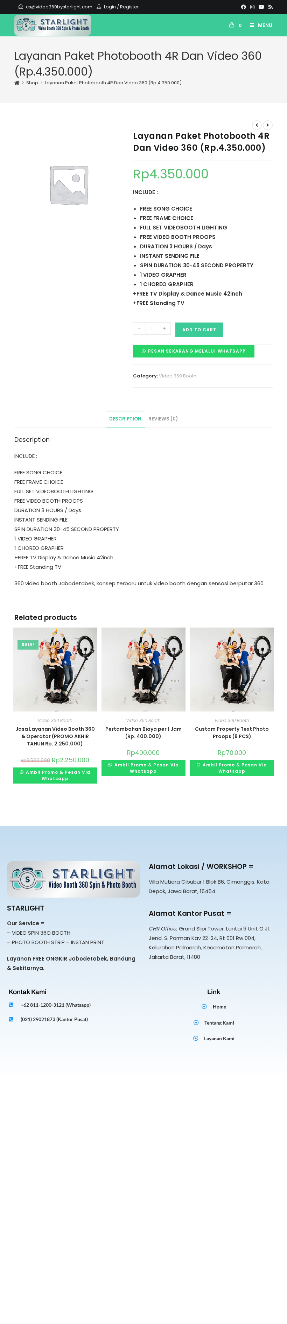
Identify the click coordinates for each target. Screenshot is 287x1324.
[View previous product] (257, 125)
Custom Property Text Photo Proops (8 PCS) (232, 732)
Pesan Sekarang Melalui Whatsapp (197, 351)
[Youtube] (261, 6)
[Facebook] (243, 6)
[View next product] (268, 125)
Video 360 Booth (177, 376)
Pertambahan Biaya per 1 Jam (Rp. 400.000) (143, 732)
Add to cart (199, 330)
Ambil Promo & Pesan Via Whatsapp (57, 775)
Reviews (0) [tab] (163, 419)
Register (129, 6)
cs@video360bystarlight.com (59, 6)
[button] (193, 350)
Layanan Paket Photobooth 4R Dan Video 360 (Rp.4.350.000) (113, 82)
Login (110, 6)
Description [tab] (125, 419)
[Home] (17, 82)
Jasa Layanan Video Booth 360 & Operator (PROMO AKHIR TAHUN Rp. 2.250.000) (55, 736)
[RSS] (269, 6)
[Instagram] (252, 6)
